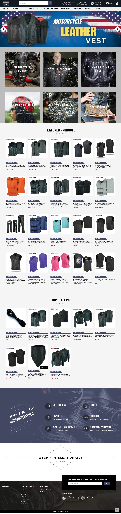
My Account (25, 496)
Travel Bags (65, 9)
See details (60, 461)
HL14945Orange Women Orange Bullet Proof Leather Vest (15, 204)
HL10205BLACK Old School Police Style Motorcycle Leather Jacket (82, 336)
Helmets (54, 9)
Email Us (42, 492)
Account (97, 9)
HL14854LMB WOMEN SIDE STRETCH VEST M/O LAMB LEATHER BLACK (103, 166)
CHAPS (38, 9)
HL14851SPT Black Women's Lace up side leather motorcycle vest (15, 166)
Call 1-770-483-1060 (45, 489)
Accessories (78, 9)
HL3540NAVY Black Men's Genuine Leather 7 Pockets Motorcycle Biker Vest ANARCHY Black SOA (82, 281)
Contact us (24, 504)
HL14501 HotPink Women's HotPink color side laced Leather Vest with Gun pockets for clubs (60, 281)
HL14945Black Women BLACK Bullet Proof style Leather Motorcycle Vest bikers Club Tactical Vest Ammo (36, 205)
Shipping (23, 501)
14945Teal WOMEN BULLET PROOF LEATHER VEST (58, 242)
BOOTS (46, 9)
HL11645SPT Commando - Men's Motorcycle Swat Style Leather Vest (59, 166)
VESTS (23, 9)
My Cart (23, 494)
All (3, 9)
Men (8, 9)
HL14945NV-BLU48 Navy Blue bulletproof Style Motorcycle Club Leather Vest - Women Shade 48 (36, 243)
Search (4, 489)
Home (22, 489)
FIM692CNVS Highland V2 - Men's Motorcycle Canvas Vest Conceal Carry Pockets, (60, 336)
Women (15, 9)
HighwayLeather (64, 511)
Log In (23, 492)
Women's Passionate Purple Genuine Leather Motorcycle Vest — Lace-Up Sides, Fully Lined (38, 281)
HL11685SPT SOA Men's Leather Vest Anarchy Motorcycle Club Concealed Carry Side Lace (82, 166)
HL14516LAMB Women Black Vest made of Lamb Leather (105, 280)
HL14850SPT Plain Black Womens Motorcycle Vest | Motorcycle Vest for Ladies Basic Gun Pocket (38, 336)
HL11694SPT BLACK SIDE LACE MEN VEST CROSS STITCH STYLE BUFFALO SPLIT (15, 281)
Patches (88, 9)
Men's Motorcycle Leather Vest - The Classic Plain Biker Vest (104, 336)
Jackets (31, 9)
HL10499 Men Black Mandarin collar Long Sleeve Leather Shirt (60, 375)
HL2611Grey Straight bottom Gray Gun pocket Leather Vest (37, 166)
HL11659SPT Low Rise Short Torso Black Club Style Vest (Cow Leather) (82, 243)
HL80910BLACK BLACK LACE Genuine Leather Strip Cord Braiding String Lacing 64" (14, 336)
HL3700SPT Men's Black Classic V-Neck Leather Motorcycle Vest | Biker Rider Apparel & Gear (105, 243)
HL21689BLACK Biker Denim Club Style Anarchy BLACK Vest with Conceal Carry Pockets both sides (83, 205)
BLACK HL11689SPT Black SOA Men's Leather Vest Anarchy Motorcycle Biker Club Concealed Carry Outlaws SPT (16, 376)
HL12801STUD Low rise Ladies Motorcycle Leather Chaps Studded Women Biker (15, 243)
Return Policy (25, 499)
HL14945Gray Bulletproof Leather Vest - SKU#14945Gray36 (105, 204)
